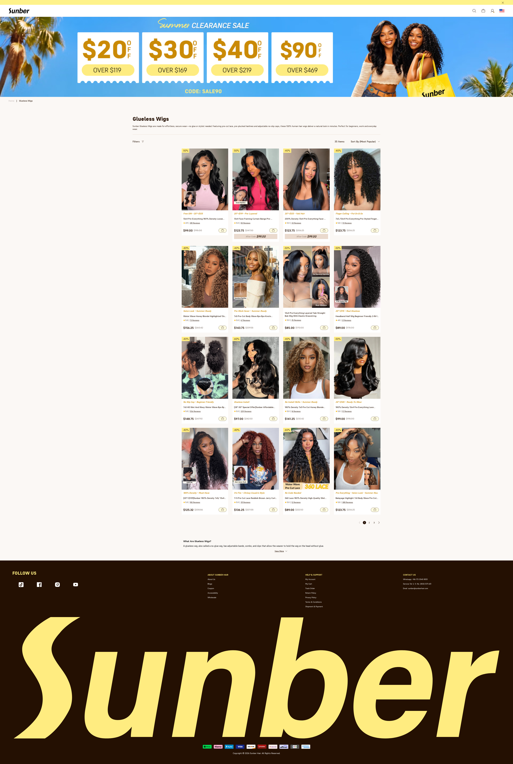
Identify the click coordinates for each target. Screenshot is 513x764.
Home (11, 100)
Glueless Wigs (26, 100)
